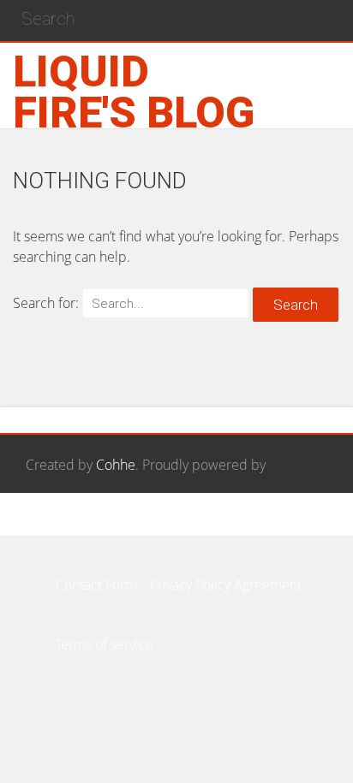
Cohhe (115, 464)
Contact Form (96, 584)
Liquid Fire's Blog (133, 92)
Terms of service (104, 644)
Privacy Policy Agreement (226, 584)
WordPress (59, 524)
